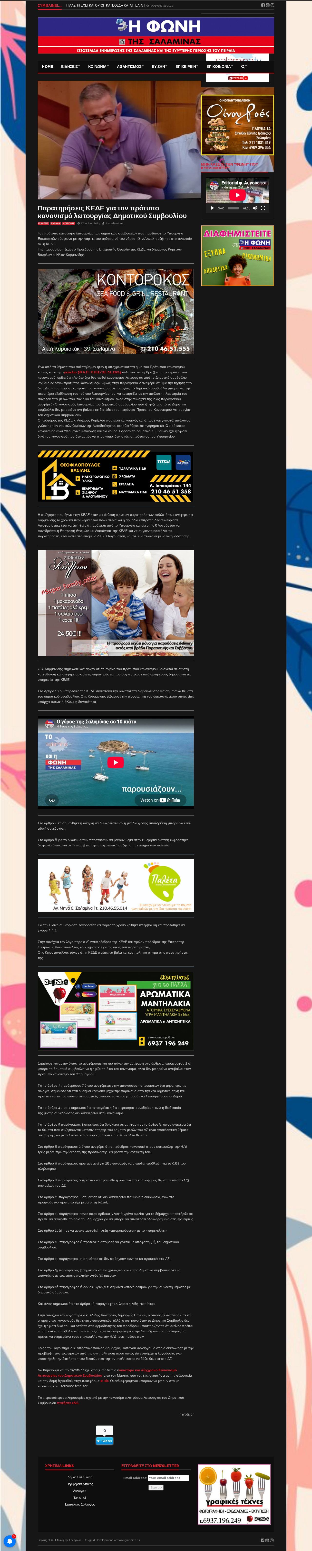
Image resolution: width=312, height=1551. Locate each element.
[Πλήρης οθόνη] (263, 208)
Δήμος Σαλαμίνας (80, 1477)
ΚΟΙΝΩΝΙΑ (97, 66)
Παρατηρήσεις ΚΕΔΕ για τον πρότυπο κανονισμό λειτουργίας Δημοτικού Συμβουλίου (112, 212)
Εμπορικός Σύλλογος (80, 1504)
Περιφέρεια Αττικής (80, 1484)
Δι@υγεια (80, 1491)
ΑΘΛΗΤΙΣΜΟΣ (129, 66)
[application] (237, 195)
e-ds (104, 1381)
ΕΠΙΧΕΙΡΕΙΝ (186, 66)
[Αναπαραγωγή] (212, 208)
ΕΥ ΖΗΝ (158, 66)
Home (47, 66)
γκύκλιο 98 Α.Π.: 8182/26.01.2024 (93, 372)
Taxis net (80, 1497)
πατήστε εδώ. (68, 1403)
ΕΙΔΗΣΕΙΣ (69, 66)
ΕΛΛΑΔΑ (55, 223)
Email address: (135, 1478)
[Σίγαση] (255, 208)
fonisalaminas (114, 223)
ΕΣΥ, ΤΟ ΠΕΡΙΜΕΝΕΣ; (82, 5)
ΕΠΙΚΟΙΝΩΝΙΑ (218, 66)
